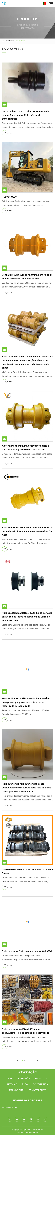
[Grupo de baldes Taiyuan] (4, 3)
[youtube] (31, 1119)
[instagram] (38, 1119)
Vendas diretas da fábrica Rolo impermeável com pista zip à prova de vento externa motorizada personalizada (26, 702)
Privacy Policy (37, 1090)
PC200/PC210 (9, 197)
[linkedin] (17, 1119)
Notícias (12, 1084)
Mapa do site (16, 1090)
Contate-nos (40, 1084)
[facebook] (10, 1119)
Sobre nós (24, 1078)
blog (25, 1084)
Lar (3, 41)
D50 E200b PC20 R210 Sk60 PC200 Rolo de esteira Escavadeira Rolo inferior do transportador (25, 115)
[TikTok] (45, 1119)
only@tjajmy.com (32, 1132)
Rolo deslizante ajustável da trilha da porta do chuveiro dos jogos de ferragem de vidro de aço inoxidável (27, 617)
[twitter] (24, 1119)
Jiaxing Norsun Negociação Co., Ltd (12, 1108)
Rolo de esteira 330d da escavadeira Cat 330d (27, 951)
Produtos (9, 41)
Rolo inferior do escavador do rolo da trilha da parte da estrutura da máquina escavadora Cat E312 (27, 531)
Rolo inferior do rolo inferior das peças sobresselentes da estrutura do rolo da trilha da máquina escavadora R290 (26, 788)
